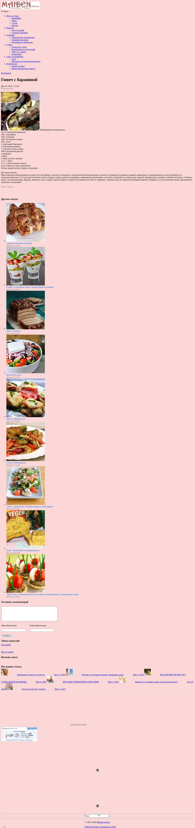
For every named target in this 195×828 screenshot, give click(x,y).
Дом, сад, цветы (19, 52)
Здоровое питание (20, 40)
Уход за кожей (18, 30)
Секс (14, 59)
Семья (9, 44)
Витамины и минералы (22, 42)
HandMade (16, 18)
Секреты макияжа (20, 33)
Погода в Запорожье (26, 740)
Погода (4, 728)
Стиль (14, 23)
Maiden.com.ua (103, 822)
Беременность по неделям (23, 49)
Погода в (19, 731)
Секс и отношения (14, 56)
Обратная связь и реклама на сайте (100, 827)
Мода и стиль (12, 16)
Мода (14, 21)
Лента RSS (6, 645)
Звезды (15, 25)
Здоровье (10, 35)
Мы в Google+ (7, 652)
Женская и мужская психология (26, 61)
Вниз (4, 11)
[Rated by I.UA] (103, 817)
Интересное (11, 64)
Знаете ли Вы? (18, 66)
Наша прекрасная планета (23, 68)
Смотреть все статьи (78, 724)
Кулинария (16, 54)
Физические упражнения (23, 37)
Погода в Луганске (12, 740)
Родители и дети (19, 47)
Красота (10, 28)
